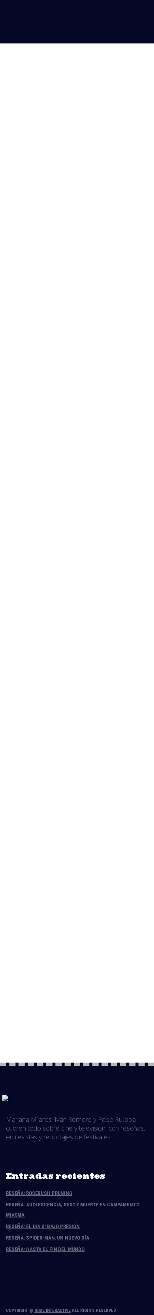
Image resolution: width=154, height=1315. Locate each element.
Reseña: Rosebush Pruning (39, 1193)
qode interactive (52, 1310)
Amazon (49, 314)
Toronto (91, 123)
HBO (73, 314)
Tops (63, 123)
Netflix (96, 314)
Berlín (47, 415)
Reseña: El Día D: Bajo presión (43, 1226)
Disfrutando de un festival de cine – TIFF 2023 (68, 581)
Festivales (72, 224)
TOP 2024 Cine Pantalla (70, 368)
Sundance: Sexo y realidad (76, 872)
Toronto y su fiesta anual (75, 469)
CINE (44, 123)
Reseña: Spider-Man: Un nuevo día (47, 1238)
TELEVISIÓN (130, 314)
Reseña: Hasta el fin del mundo (45, 1249)
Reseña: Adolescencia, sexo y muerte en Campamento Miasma (72, 1210)
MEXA (101, 616)
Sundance (96, 415)
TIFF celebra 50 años (65, 66)
